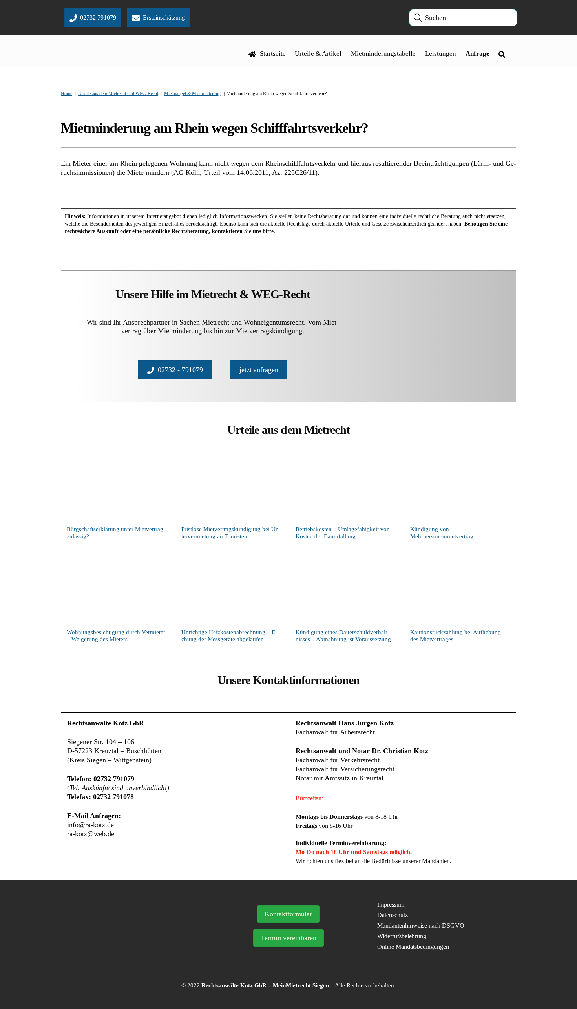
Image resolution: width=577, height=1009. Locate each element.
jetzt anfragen (258, 370)
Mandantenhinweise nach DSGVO (420, 925)
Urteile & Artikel (318, 53)
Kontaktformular (288, 914)
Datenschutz (392, 915)
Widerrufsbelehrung (401, 936)
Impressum (390, 904)
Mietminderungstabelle (383, 53)
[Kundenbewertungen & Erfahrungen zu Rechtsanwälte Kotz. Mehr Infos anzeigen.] (134, 946)
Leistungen (440, 53)
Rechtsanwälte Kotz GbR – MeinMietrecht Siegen (265, 985)
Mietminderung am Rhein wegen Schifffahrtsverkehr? (214, 128)
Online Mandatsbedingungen (413, 946)
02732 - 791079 (180, 370)
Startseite (272, 53)
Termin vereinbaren (288, 938)
